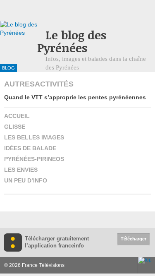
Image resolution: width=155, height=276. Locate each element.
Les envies (21, 169)
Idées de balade (30, 148)
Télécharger (133, 238)
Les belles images (34, 137)
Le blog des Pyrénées (71, 41)
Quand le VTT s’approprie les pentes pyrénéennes (75, 97)
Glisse (14, 126)
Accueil (17, 116)
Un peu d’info (25, 180)
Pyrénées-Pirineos (34, 159)
